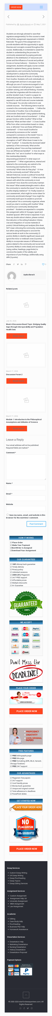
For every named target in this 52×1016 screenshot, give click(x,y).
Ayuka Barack (25, 24)
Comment (11, 453)
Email (9, 494)
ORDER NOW (16, 7)
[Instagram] (31, 1008)
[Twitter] (27, 1008)
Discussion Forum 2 (14, 374)
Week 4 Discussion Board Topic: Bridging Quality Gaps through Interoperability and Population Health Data (26, 327)
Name (9, 483)
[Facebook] (24, 1008)
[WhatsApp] (20, 1008)
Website (9, 504)
